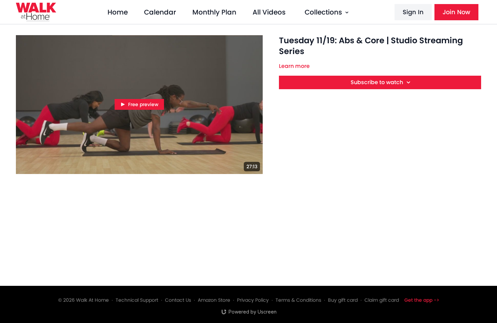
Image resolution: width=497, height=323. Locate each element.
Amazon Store (214, 300)
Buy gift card (343, 300)
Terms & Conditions (298, 300)
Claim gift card (381, 300)
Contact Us (178, 300)
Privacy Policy (253, 300)
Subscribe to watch (377, 82)
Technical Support (137, 300)
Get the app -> (421, 300)
